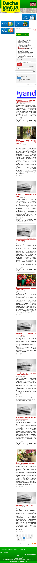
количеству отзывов (24, 79)
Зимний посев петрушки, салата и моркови (26, 373)
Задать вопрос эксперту (4, 30)
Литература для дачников (19, 23)
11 (30, 537)
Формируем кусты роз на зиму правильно (26, 418)
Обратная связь (4, 552)
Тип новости (26, 67)
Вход (34, 29)
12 (18, 540)
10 (27, 537)
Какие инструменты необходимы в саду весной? (26, 141)
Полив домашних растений (25, 463)
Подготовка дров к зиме (24, 505)
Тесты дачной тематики (4, 23)
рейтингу (20, 81)
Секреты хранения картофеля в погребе (26, 101)
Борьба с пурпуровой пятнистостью (26, 239)
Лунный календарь (25, 17)
